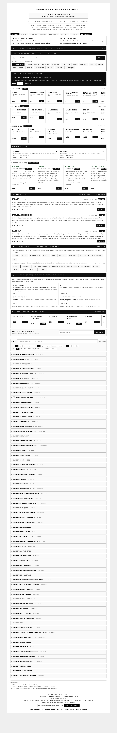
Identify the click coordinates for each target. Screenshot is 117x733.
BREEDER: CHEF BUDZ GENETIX (27, 407)
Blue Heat (16, 231)
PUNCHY (86, 110)
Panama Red (85, 266)
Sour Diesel (73, 256)
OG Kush (16, 256)
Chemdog (62, 256)
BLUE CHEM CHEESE (19, 110)
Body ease (83, 64)
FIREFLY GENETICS (38, 312)
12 (77, 346)
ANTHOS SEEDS (95, 168)
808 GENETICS (34, 131)
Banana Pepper (19, 199)
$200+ (61, 346)
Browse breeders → (45, 43)
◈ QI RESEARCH (85, 34)
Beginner (50, 68)
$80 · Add (101, 241)
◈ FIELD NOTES (53, 34)
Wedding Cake (35, 256)
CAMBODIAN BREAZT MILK (106, 130)
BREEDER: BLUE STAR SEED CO (36, 393)
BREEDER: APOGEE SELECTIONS (29, 383)
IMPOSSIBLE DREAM (37, 92)
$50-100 (48, 346)
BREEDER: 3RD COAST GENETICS (27, 355)
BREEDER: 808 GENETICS (27, 359)
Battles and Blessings (22, 215)
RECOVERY (38, 348)
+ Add (19, 83)
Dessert (21, 68)
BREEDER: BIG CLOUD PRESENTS (26, 388)
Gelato (24, 256)
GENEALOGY (33, 34)
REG (20, 346)
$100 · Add (100, 225)
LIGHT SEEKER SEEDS (71, 96)
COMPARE (43, 34)
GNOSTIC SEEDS (93, 215)
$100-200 (54, 346)
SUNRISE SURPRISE (72, 129)
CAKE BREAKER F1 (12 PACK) (71, 93)
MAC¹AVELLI (16, 129)
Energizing (66, 64)
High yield (59, 68)
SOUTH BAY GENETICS (18, 168)
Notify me (100, 332)
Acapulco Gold (73, 266)
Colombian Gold (58, 266)
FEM (24, 346)
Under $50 (70, 68)
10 (75, 346)
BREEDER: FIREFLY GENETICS (29, 436)
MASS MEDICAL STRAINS (45, 168)
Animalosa (26, 77)
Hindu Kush (26, 266)
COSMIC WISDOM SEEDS (90, 199)
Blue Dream (84, 256)
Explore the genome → (81, 43)
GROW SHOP (64, 34)
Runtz (54, 256)
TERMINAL (24, 34)
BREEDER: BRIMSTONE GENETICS (45, 398)
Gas (14, 68)
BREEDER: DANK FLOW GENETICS (28, 427)
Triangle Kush (96, 256)
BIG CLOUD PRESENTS (89, 112)
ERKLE (32, 129)
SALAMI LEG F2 (53, 110)
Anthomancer (97, 167)
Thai (34, 266)
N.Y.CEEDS (86, 131)
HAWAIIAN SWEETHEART (52, 130)
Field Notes (84, 263)
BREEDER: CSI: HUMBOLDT (34, 422)
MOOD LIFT (31, 348)
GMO (14, 259)
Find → (100, 58)
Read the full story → (20, 209)
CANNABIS (15, 34)
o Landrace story (33, 64)
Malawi (15, 269)
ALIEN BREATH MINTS (72, 317)
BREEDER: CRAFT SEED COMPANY (32, 417)
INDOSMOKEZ (16, 112)
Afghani (16, 266)
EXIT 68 (14, 92)
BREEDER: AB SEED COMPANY (26, 364)
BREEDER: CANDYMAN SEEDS (32, 403)
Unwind (93, 64)
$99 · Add (101, 209)
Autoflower (39, 68)
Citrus (29, 68)
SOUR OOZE (53, 316)
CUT (33, 346)
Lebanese (42, 269)
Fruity (100, 64)
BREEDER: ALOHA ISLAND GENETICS (38, 374)
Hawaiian (96, 266)
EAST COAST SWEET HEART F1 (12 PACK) (90, 93)
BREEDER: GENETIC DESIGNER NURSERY (32, 446)
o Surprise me (18, 64)
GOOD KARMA (52, 92)
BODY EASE (23, 348)
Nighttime (55, 64)
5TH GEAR (88, 316)
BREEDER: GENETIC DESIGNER (26, 441)
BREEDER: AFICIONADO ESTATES (26, 369)
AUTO (28, 346)
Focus (74, 64)
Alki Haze (16, 167)
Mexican (24, 269)
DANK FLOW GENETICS (18, 94)
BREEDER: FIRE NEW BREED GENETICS (32, 431)
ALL (17, 346)
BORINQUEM (87, 129)
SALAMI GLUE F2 (71, 110)
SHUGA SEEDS (38, 77)
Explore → (101, 246)
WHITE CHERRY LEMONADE (36, 317)
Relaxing (45, 64)
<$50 (42, 346)
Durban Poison (44, 266)
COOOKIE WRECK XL (37, 110)
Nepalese (33, 269)
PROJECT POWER (19, 316)
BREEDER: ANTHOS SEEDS (27, 379)
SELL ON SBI (74, 34)
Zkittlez (46, 256)
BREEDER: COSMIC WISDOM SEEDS (33, 412)
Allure (41, 167)
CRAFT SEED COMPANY (18, 131)
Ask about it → (29, 83)
